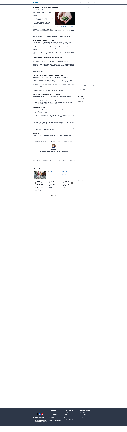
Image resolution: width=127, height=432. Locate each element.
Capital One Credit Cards (69, 412)
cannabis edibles (52, 59)
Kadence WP (73, 428)
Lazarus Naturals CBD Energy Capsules (47, 94)
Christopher (35, 9)
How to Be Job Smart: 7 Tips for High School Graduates (42, 161)
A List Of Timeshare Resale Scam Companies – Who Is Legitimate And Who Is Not (55, 421)
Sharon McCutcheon (64, 26)
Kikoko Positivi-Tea (40, 107)
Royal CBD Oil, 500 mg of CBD (44, 40)
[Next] (72, 183)
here (65, 31)
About (84, 2)
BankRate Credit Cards (68, 419)
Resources (93, 2)
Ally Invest (66, 417)
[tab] (51, 195)
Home (81, 2)
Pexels (72, 26)
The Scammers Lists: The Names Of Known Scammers (55, 413)
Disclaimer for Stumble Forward (86, 416)
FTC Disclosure (83, 414)
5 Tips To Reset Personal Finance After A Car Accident (66, 161)
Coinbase (66, 416)
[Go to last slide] (35, 183)
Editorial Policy (83, 417)
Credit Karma (67, 414)
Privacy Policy (82, 412)
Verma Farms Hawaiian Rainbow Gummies (48, 57)
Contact (88, 2)
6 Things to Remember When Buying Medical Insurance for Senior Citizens (39, 184)
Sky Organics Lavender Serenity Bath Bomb (49, 75)
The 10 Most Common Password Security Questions (54, 416)
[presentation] (40, 175)
